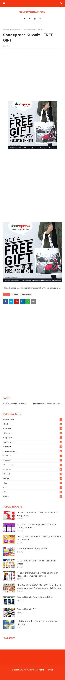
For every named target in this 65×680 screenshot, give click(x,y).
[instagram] (34, 18)
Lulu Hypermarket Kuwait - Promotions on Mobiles (37, 622)
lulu (33, 487)
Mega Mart (32, 469)
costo (32, 483)
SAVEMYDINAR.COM (32, 12)
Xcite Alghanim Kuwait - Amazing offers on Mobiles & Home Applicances (37, 574)
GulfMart (33, 446)
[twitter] (29, 18)
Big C (32, 424)
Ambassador (32, 419)
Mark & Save (32, 465)
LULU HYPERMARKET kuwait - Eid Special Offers (37, 562)
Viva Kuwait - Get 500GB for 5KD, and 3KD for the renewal (39, 538)
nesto (33, 496)
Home (5, 29)
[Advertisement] (32, 76)
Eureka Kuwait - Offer (27, 609)
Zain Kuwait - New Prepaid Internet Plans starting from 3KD (37, 526)
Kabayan (32, 460)
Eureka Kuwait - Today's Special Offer (35, 597)
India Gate (32, 456)
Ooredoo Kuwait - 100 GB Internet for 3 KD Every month (37, 514)
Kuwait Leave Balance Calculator (46, 403)
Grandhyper (33, 442)
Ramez (33, 478)
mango (32, 492)
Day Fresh (32, 437)
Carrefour (33, 428)
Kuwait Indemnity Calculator (14, 403)
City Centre (33, 433)
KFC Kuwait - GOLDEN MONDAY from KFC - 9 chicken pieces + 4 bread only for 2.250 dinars (39, 586)
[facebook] (24, 18)
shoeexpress (14, 29)
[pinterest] (40, 18)
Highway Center (32, 451)
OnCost (33, 474)
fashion (15, 294)
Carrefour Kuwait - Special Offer (32, 548)
